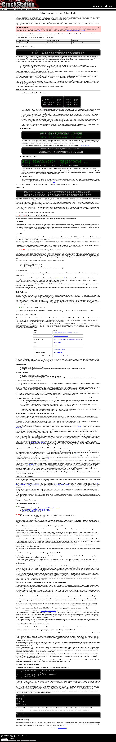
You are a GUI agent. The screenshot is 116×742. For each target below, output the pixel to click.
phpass (39, 30)
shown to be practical (80, 660)
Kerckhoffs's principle (60, 277)
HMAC (75, 453)
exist (54, 182)
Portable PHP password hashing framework (38, 509)
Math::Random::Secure (59, 349)
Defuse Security (32, 9)
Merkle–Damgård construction (48, 611)
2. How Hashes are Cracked (52, 40)
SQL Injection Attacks (30, 464)
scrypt (58, 508)
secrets (55, 346)
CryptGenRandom (58, 352)
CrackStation (3, 9)
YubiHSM (47, 458)
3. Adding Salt (75, 40)
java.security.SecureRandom (61, 336)
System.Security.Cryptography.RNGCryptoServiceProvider (68, 339)
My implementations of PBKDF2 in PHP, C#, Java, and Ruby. (36, 510)
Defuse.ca (97, 6)
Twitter (110, 6)
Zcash (18, 740)
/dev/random (62, 355)
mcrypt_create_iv (58, 332)
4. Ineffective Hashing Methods (24, 43)
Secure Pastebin (25, 740)
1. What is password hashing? (23, 40)
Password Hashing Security (17, 9)
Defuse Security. (62, 728)
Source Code (33, 740)
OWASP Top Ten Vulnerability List (61, 484)
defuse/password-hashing (72, 30)
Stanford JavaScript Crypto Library (38, 442)
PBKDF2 (74, 426)
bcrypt (79, 426)
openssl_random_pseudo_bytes (70, 332)
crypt (32, 511)
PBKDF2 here (19, 427)
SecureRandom (57, 342)
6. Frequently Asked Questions (79, 43)
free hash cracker (85, 145)
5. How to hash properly (51, 43)
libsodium (83, 30)
